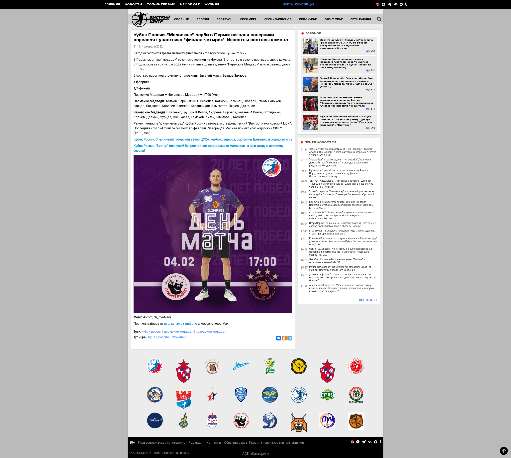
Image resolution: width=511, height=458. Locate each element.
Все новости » (368, 299)
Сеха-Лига (248, 19)
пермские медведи (178, 331)
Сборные (181, 19)
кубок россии (151, 331)
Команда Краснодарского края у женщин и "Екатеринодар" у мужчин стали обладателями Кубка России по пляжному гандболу (343, 241)
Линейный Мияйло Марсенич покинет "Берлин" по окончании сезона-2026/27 (337, 261)
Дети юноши (360, 19)
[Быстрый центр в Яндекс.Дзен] (383, 4)
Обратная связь (235, 442)
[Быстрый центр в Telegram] (389, 4)
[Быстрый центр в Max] (401, 4)
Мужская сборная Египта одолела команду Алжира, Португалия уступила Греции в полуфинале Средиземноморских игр (339, 173)
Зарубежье (334, 19)
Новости (133, 4)
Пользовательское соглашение (161, 442)
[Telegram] (289, 338)
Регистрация (304, 4)
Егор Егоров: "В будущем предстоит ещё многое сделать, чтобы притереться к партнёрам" (342, 232)
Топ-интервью (161, 4)
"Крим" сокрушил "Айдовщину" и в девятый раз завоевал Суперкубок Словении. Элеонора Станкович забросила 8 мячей (341, 194)
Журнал (212, 4)
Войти (288, 4)
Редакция (195, 442)
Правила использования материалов (276, 442)
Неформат (190, 4)
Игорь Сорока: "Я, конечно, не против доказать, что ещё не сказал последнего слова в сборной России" (342, 225)
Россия (202, 19)
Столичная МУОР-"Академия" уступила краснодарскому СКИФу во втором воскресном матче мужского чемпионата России (341, 215)
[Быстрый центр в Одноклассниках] (406, 4)
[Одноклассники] (284, 338)
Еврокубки (308, 19)
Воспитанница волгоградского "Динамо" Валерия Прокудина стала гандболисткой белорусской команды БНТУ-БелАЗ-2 (341, 205)
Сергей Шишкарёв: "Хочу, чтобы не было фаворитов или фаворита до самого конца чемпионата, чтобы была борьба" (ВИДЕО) (341, 251)
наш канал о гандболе (180, 323)
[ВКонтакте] (278, 338)
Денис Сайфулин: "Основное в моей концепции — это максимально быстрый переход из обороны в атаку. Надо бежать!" (342, 277)
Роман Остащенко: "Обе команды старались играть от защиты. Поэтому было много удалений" (340, 268)
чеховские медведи (211, 331)
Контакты (213, 442)
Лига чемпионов (278, 19)
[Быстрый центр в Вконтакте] (395, 4)
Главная (112, 4)
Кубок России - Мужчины (167, 337)
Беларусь (224, 19)
